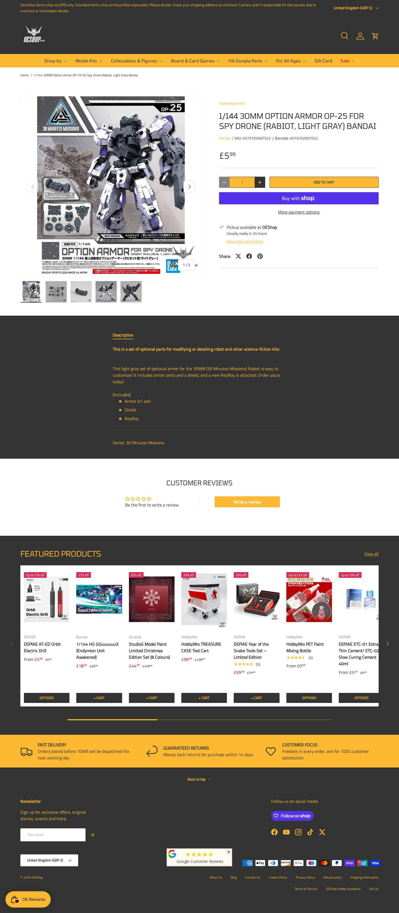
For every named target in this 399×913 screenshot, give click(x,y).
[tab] (123, 334)
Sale (344, 60)
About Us (216, 877)
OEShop (37, 877)
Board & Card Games (193, 60)
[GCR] (172, 854)
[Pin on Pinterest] (260, 256)
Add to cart (324, 182)
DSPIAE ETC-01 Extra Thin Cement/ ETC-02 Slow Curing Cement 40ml (359, 654)
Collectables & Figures (134, 60)
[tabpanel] (199, 384)
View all (371, 553)
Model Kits (86, 60)
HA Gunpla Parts (245, 60)
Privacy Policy (305, 877)
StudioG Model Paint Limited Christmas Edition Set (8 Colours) (149, 650)
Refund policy (333, 877)
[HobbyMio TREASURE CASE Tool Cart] (204, 599)
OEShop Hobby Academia (343, 888)
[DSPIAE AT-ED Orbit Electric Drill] (46, 599)
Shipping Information (364, 877)
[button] (375, 36)
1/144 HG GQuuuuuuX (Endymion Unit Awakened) (97, 650)
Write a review (247, 502)
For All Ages (288, 60)
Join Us (374, 888)
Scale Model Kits (232, 103)
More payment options (298, 212)
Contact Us (252, 877)
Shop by (53, 60)
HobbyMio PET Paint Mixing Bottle (305, 647)
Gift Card (323, 60)
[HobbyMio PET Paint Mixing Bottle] (309, 599)
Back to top (197, 779)
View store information (245, 241)
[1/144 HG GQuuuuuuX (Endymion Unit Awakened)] (99, 599)
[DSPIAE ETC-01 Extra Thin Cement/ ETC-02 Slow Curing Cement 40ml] (361, 599)
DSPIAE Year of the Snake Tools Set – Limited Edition (251, 650)
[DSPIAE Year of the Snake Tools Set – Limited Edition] (256, 599)
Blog (234, 877)
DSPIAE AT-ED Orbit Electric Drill (42, 647)
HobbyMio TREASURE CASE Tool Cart (201, 647)
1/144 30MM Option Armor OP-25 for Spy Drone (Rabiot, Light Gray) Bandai (86, 75)
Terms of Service (305, 888)
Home (24, 75)
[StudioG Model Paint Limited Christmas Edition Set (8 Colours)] (152, 599)
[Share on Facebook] (249, 256)
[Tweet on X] (238, 256)
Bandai (224, 138)
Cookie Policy (278, 877)
